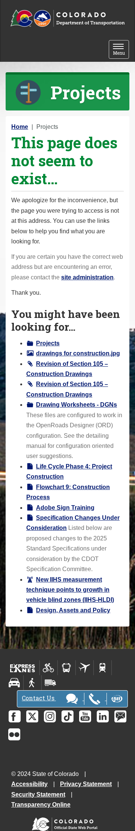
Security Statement (38, 794)
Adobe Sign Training (65, 507)
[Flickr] (14, 734)
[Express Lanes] (23, 667)
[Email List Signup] (120, 716)
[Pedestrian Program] (32, 682)
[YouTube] (85, 716)
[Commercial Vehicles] (50, 682)
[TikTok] (67, 716)
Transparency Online (40, 804)
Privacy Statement (86, 784)
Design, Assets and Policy (73, 610)
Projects (48, 343)
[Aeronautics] (84, 667)
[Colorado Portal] (66, 822)
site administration (87, 277)
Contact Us (39, 698)
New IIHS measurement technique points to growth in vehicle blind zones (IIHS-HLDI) (70, 589)
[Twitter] (32, 716)
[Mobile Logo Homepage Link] (67, 18)
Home (19, 127)
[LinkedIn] (103, 716)
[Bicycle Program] (48, 667)
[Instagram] (50, 716)
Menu (121, 50)
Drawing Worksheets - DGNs (76, 404)
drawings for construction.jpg (78, 353)
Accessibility (29, 784)
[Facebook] (15, 716)
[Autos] (14, 682)
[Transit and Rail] (66, 667)
